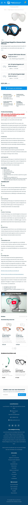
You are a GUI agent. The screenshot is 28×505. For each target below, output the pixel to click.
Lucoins (14, 461)
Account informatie (14, 484)
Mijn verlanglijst (14, 488)
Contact (14, 476)
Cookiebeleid (14, 478)
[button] (13, 348)
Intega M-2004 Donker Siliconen (16, 54)
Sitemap (14, 472)
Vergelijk (14, 490)
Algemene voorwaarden (14, 457)
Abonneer (22, 394)
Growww (19, 501)
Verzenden (14, 468)
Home (5, 9)
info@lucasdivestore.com (14, 420)
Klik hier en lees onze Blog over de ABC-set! (10, 270)
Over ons (14, 455)
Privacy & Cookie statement (14, 459)
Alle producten (14, 493)
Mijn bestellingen (14, 486)
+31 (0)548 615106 (14, 417)
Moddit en (16, 501)
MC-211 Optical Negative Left (16, 64)
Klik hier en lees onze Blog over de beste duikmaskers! (12, 274)
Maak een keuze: (13, 56)
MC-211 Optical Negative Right (16, 74)
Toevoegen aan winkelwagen (14, 88)
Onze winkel (14, 474)
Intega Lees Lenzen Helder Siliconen (19, 336)
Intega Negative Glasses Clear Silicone (6, 336)
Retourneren (14, 466)
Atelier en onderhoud (14, 470)
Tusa (2, 40)
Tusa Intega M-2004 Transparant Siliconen (20, 372)
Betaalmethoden (14, 464)
